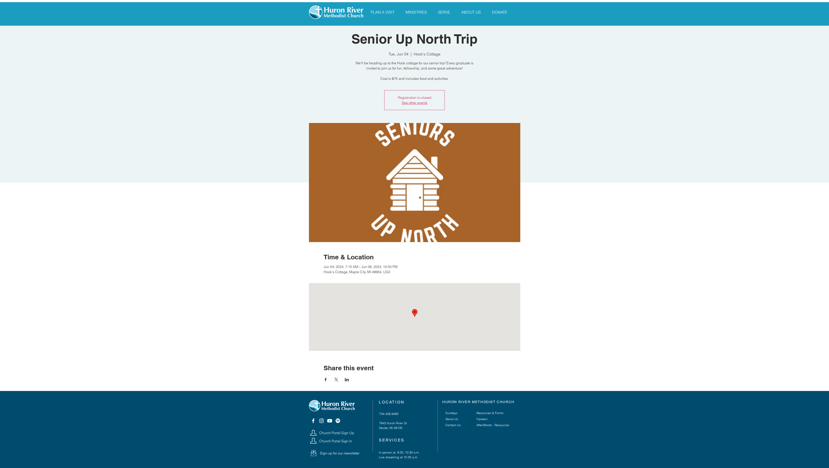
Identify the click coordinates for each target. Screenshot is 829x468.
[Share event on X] (336, 379)
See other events (414, 103)
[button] (313, 453)
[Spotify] (338, 421)
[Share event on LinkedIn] (347, 379)
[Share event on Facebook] (326, 379)
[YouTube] (330, 421)
